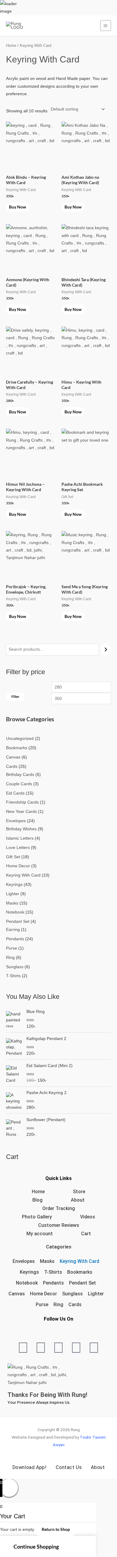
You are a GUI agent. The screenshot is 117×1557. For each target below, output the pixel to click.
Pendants (53, 1283)
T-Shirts (53, 1272)
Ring (58, 1304)
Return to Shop (56, 1529)
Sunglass (72, 1294)
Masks (47, 1261)
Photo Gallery (37, 1217)
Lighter (96, 1294)
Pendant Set (82, 1283)
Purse (42, 1304)
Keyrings (29, 1272)
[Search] (106, 649)
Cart (86, 1233)
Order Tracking (58, 1208)
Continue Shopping (36, 1546)
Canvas (16, 1294)
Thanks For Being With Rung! (47, 1394)
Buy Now (17, 206)
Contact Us (69, 1467)
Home (11, 46)
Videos (87, 1217)
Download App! (29, 1467)
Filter (15, 696)
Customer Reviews (58, 1225)
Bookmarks (79, 1272)
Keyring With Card (79, 1261)
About (78, 1200)
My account (39, 1233)
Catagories (58, 1247)
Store (79, 1191)
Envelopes (24, 1261)
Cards (75, 1304)
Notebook (27, 1283)
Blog (37, 1200)
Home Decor (43, 1294)
